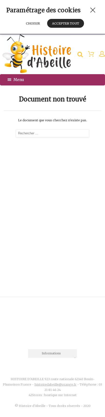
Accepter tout (65, 23)
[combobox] (52, 353)
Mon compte (99, 54)
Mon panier (88, 54)
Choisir (33, 23)
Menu (18, 79)
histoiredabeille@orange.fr (55, 384)
